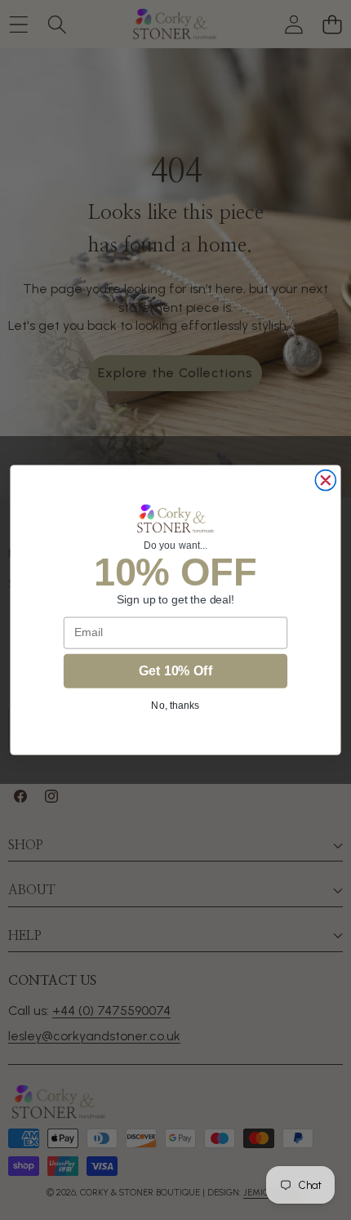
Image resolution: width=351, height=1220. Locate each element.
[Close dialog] (325, 480)
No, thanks (175, 705)
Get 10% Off (175, 671)
